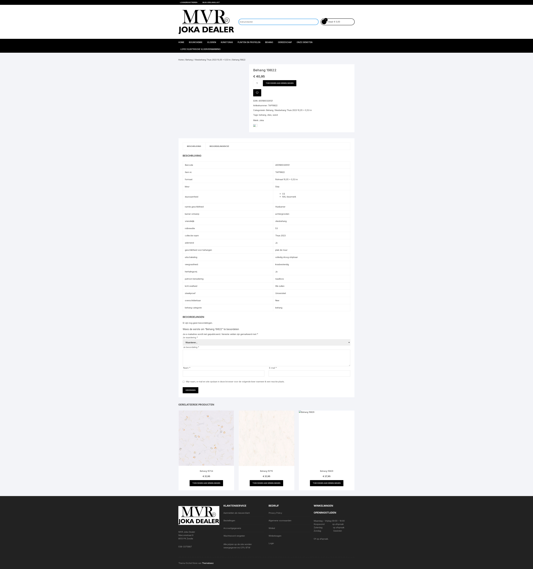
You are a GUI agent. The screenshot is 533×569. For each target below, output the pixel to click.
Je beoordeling (191, 347)
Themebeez (208, 563)
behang (262, 115)
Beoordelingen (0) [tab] (219, 146)
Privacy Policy (275, 513)
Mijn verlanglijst (211, 2)
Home (181, 42)
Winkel (272, 528)
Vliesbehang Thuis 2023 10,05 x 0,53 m (212, 60)
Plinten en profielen (249, 42)
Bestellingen (229, 520)
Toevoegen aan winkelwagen (280, 83)
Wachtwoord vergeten (234, 535)
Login (271, 543)
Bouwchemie (195, 42)
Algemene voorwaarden (280, 520)
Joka (261, 120)
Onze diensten (304, 42)
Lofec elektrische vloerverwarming (200, 49)
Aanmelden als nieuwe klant (236, 513)
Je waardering (190, 337)
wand (275, 115)
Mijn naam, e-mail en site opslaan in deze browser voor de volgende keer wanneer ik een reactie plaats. (235, 381)
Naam (186, 368)
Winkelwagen (275, 535)
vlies (269, 115)
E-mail (273, 368)
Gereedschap (285, 42)
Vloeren (211, 42)
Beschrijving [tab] (194, 146)
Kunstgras (227, 42)
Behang (269, 42)
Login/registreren (188, 2)
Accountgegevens (232, 528)
